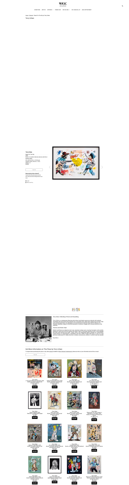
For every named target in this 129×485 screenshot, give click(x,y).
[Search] (122, 6)
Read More (55, 338)
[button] (50, 9)
